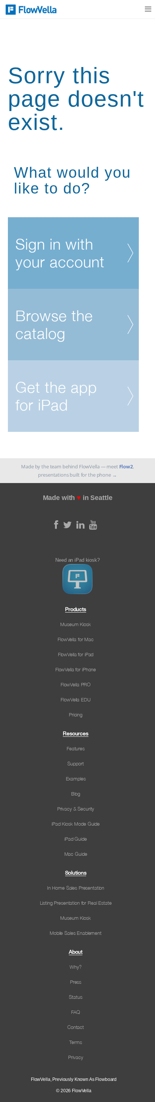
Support (75, 764)
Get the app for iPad (56, 396)
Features (76, 748)
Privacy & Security (75, 809)
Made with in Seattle (77, 497)
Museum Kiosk (75, 624)
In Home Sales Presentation (75, 888)
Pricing (75, 715)
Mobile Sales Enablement (76, 933)
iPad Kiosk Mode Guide (76, 824)
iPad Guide (75, 839)
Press (75, 982)
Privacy (75, 1057)
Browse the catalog (54, 324)
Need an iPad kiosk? (77, 560)
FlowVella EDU (75, 700)
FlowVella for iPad (75, 654)
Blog (75, 794)
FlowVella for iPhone (75, 669)
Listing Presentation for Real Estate (76, 903)
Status (75, 997)
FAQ (75, 1012)
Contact (75, 1027)
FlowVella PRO (76, 684)
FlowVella (30, 9)
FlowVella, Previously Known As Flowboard (74, 1079)
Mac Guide (75, 854)
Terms (75, 1042)
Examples (76, 779)
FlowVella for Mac (76, 639)
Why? (75, 967)
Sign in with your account (60, 253)
